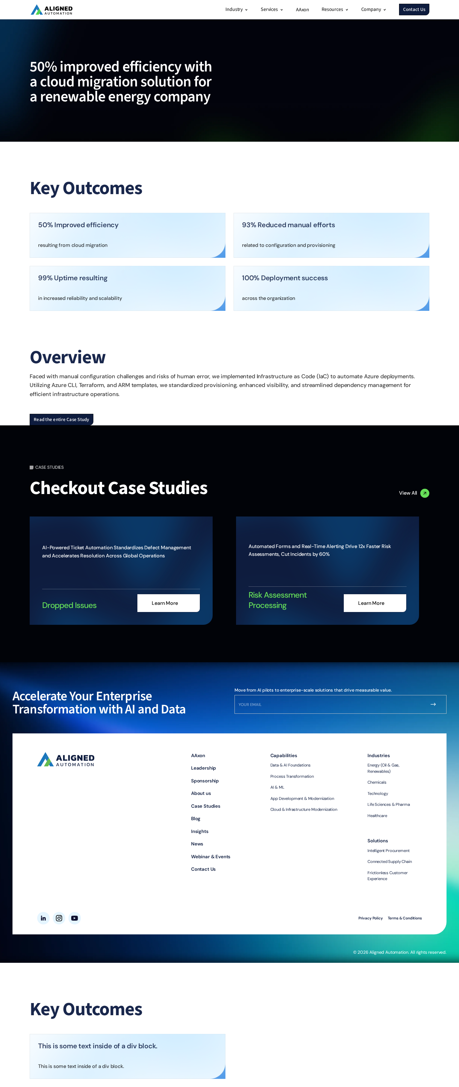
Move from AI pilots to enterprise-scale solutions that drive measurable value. (313, 690)
